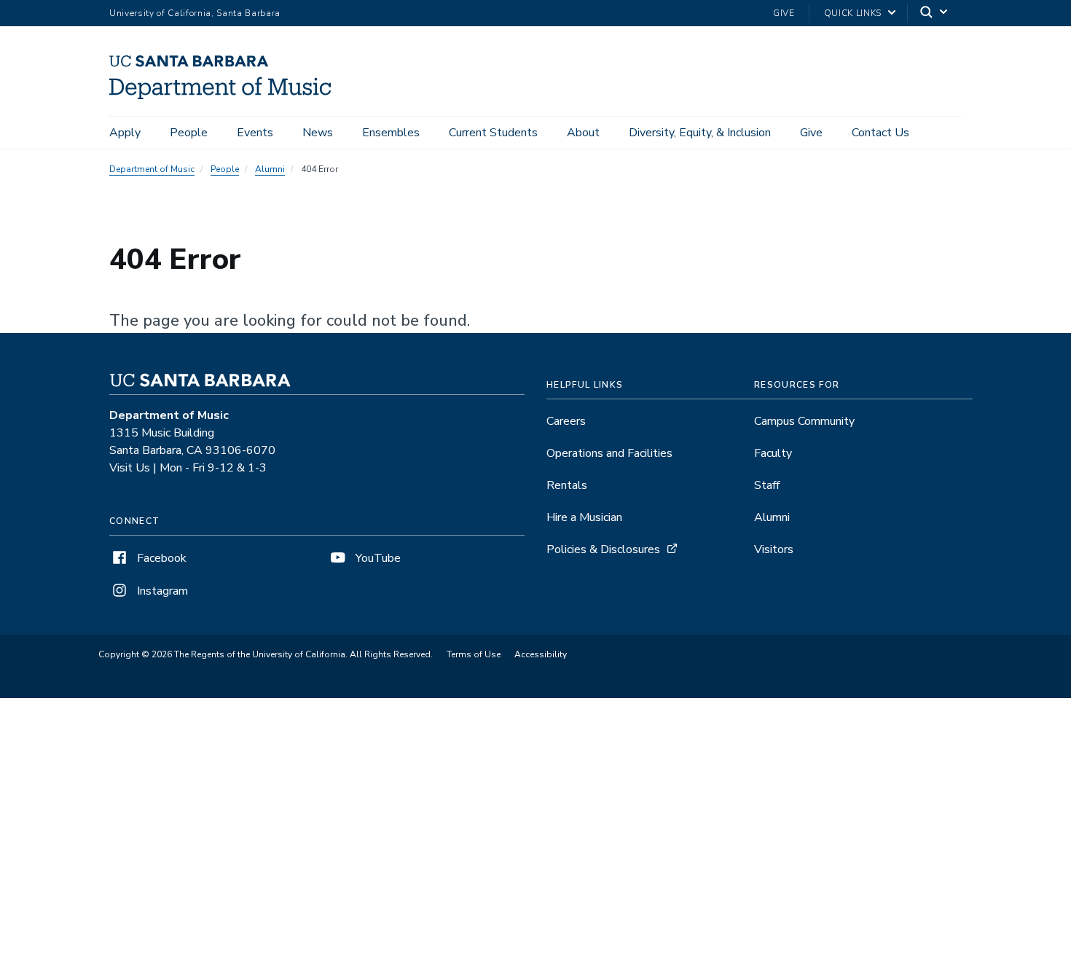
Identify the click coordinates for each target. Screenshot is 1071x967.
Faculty (773, 453)
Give (784, 13)
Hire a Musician (584, 517)
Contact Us (880, 133)
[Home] (225, 95)
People (189, 133)
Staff (767, 485)
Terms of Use (474, 654)
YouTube (377, 558)
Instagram (161, 591)
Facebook (160, 558)
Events (255, 133)
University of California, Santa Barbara (194, 13)
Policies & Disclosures (603, 549)
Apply (125, 133)
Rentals (566, 485)
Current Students (493, 133)
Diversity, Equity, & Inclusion (700, 133)
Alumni (270, 169)
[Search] (935, 13)
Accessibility (540, 654)
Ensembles (391, 133)
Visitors (773, 549)
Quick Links (853, 13)
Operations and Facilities (609, 453)
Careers (566, 421)
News (317, 133)
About (583, 133)
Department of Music (152, 169)
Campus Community (804, 421)
